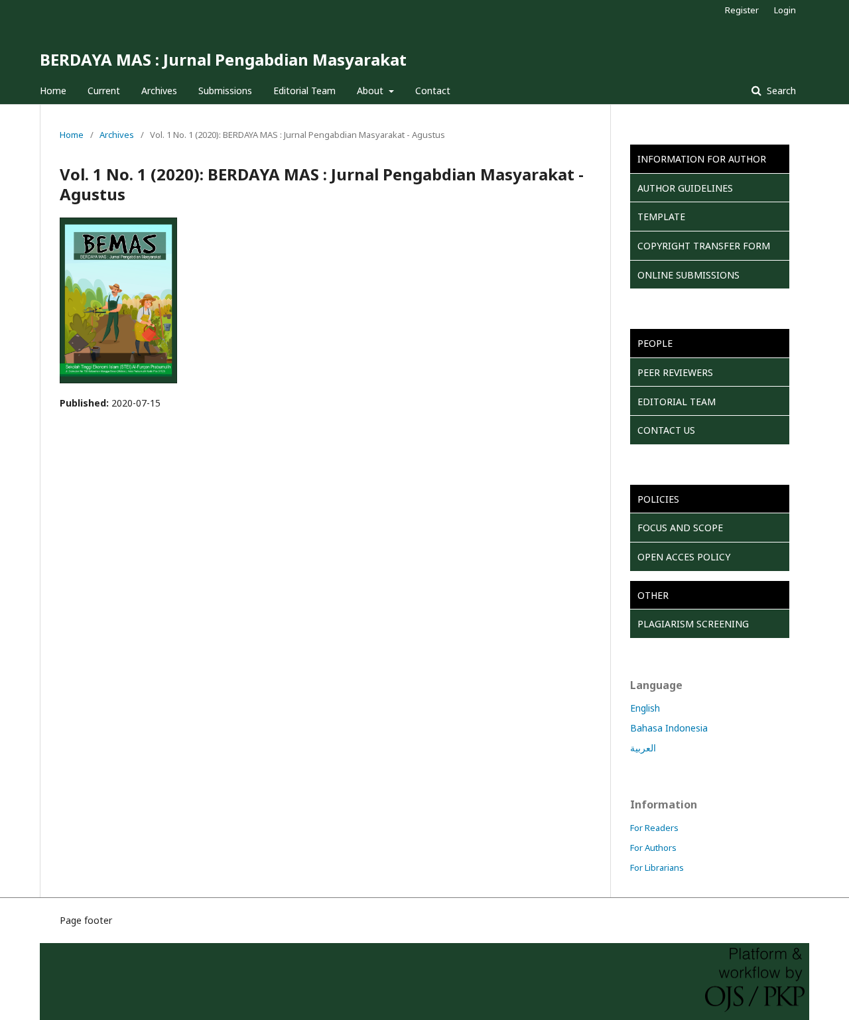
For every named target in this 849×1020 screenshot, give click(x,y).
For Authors (653, 848)
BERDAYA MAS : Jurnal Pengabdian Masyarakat (223, 59)
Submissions (225, 90)
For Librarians (657, 867)
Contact (432, 90)
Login (785, 10)
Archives (159, 90)
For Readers (654, 828)
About (371, 90)
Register (742, 10)
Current (104, 90)
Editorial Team (304, 90)
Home (53, 90)
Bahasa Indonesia (669, 728)
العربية (643, 747)
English (645, 708)
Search (780, 90)
